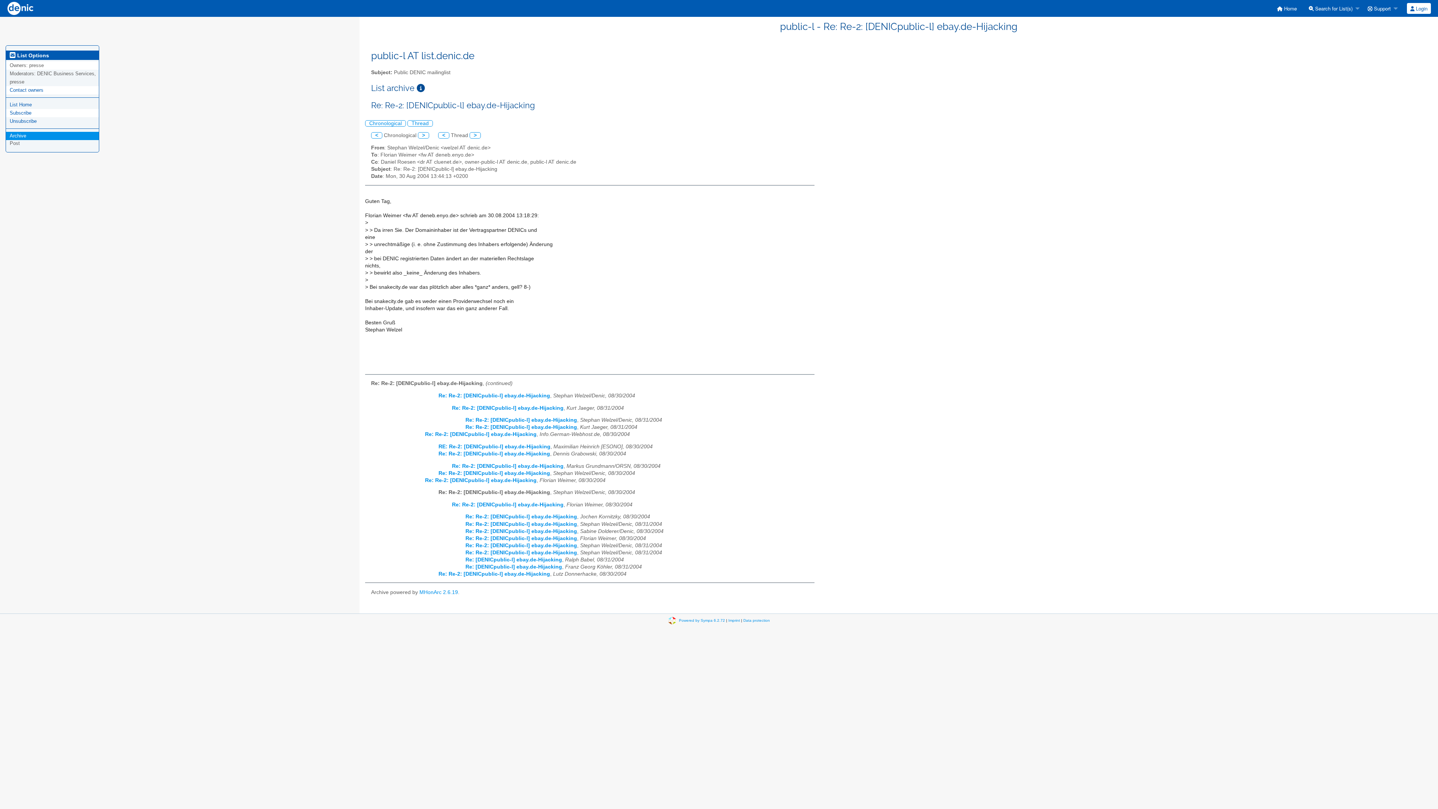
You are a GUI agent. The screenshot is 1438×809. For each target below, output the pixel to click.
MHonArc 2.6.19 (438, 592)
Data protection (756, 620)
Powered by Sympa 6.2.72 (702, 620)
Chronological (385, 123)
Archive (18, 136)
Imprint (734, 620)
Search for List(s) (1333, 8)
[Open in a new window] (421, 88)
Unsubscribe (23, 121)
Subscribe (20, 113)
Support (1381, 8)
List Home (21, 104)
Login (1421, 8)
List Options (32, 55)
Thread (420, 123)
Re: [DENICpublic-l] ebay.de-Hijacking (513, 560)
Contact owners (26, 90)
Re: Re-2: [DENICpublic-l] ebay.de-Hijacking (494, 396)
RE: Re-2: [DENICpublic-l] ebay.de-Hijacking (494, 446)
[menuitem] (1287, 8)
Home (1290, 8)
